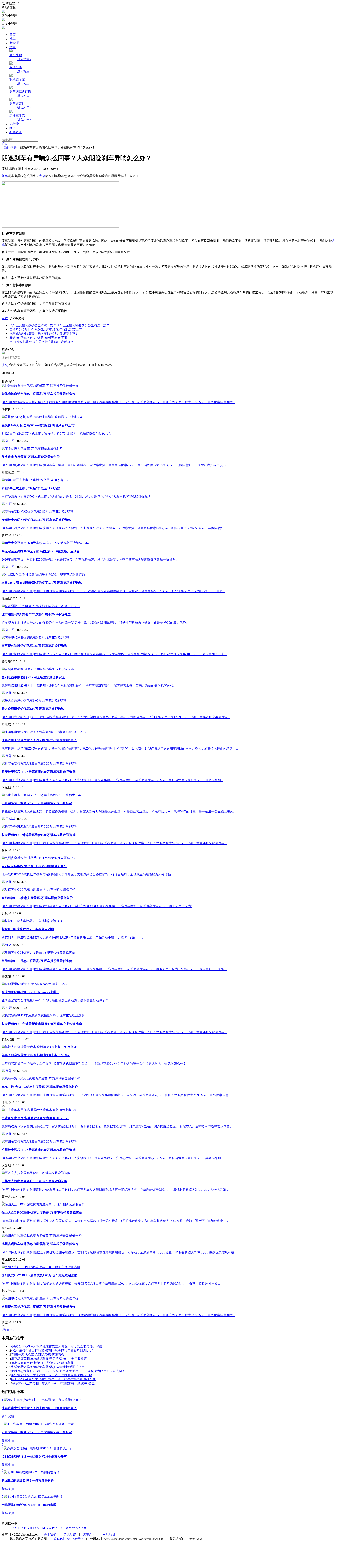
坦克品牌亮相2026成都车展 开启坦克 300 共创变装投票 (49, 1358)
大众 (42, 176)
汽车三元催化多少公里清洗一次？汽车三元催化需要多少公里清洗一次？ (59, 325)
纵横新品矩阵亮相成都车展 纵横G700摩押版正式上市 (47, 1367)
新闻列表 (10, 147)
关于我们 (50, 1534)
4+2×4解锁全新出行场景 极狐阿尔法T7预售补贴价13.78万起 (52, 1350)
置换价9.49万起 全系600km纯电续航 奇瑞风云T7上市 (45, 329)
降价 (12, 128)
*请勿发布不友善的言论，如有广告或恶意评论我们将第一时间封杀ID (56, 365)
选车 (12, 38)
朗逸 (5, 176)
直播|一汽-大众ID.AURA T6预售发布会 (37, 1354)
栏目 (12, 47)
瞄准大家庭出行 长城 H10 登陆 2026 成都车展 (42, 1362)
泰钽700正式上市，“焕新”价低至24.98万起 (38, 337)
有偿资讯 (15, 132)
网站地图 (108, 1534)
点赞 (5, 318)
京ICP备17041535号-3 (68, 1538)
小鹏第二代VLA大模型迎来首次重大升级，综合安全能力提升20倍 (56, 1346)
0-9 (86, 1527)
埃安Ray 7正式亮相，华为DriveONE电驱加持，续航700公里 (54, 1383)
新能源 (14, 43)
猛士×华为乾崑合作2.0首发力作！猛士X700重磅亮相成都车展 (53, 1379)
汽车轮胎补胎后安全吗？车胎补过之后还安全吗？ (43, 333)
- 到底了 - (8, 1330)
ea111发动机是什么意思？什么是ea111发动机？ (41, 341)
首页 (12, 34)
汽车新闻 (89, 1534)
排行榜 (14, 124)
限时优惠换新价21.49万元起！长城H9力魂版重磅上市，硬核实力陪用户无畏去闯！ (68, 1371)
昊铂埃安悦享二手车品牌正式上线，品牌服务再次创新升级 (51, 1375)
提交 (5, 365)
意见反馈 (69, 1534)
